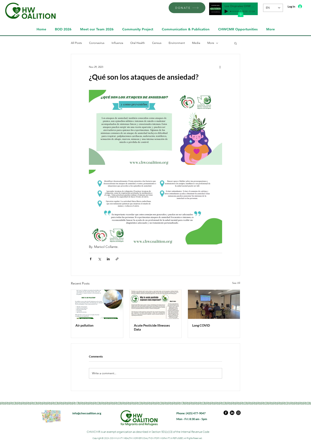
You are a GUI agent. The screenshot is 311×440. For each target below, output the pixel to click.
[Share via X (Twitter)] (99, 259)
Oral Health (137, 43)
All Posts (76, 43)
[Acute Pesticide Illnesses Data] (156, 304)
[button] (241, 13)
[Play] (226, 11)
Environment (177, 43)
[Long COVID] (214, 304)
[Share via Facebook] (90, 259)
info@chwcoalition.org (86, 413)
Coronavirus (96, 43)
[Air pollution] (97, 304)
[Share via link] (117, 259)
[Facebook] (226, 413)
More (210, 43)
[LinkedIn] (232, 413)
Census (156, 43)
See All (236, 283)
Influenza (117, 43)
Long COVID (201, 325)
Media (196, 43)
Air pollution (84, 325)
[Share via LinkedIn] (108, 259)
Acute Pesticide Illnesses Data (152, 327)
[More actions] (220, 67)
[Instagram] (238, 413)
